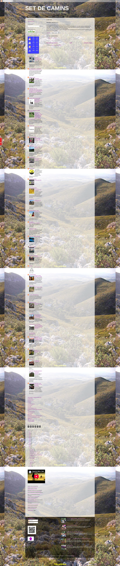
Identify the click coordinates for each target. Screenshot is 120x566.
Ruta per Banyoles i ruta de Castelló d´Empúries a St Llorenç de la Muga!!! (38, 316)
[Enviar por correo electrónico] (54, 33)
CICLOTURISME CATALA (32, 408)
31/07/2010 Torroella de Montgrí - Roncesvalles (38, 385)
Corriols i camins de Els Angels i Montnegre (38, 159)
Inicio (70, 42)
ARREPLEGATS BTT (32, 302)
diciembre (32, 449)
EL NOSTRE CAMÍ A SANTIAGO (34, 236)
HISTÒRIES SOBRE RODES (34, 336)
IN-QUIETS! (31, 359)
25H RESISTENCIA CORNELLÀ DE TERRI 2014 (38, 276)
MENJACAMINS (32, 157)
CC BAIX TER (31, 199)
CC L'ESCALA (31, 313)
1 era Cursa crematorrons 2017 (38, 189)
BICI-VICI (30, 56)
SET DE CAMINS (47, 8)
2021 (30, 431)
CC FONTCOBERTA (31, 404)
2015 (30, 440)
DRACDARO (30, 414)
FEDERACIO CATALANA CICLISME (34, 417)
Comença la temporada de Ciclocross (37, 373)
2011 (30, 446)
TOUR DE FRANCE (31, 421)
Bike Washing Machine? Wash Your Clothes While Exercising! (38, 100)
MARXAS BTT (30, 418)
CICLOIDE (29, 406)
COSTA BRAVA (30, 413)
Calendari (50, 16)
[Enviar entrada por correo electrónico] (52, 32)
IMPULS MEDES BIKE (33, 187)
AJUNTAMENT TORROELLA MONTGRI (34, 397)
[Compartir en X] (57, 33)
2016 (30, 439)
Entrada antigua (88, 42)
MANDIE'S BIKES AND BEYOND (34, 98)
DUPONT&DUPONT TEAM (34, 210)
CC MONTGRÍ (31, 125)
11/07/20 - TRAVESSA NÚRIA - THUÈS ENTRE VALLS (76, 518)
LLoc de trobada (42, 16)
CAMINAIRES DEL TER (33, 88)
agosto (31, 463)
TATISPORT (31, 349)
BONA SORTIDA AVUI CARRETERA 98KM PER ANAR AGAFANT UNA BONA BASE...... (38, 326)
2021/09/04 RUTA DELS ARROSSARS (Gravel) (75, 531)
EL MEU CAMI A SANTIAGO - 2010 (35, 383)
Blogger (73, 555)
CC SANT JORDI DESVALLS (34, 294)
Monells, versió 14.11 (33, 457)
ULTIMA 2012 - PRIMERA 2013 (37, 361)
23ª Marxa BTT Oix (38, 256)
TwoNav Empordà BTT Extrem (38, 201)
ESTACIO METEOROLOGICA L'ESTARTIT (35, 415)
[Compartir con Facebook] (58, 33)
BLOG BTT (29, 401)
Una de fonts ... (32, 458)
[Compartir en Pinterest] (60, 33)
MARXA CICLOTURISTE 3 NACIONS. (37, 351)
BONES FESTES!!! (70, 545)
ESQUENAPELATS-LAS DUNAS (34, 324)
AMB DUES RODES (32, 246)
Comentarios (31, 522)
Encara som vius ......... (38, 211)
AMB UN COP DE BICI (32, 228)
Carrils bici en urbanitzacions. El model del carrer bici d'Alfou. (38, 59)
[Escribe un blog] (56, 33)
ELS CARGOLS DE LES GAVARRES (35, 68)
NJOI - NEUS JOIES (31, 419)
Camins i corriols (59, 16)
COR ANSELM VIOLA (31, 411)
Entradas (31, 520)
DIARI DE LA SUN (32, 77)
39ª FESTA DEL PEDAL (38, 126)
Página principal (32, 16)
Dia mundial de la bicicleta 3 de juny (35, 69)
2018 (30, 436)
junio (31, 466)
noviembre (32, 450)
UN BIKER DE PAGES (32, 179)
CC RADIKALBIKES (32, 274)
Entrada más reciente (52, 42)
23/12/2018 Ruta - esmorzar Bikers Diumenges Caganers (38, 139)
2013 (30, 443)
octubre (31, 460)
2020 (30, 433)
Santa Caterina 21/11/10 (34, 453)
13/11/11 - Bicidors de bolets (72, 525)
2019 (30, 434)
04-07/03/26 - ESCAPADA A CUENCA (38, 79)
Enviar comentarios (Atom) (56, 45)
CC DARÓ (29, 402)
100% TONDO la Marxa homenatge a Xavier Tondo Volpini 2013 (38, 338)
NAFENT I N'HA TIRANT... (33, 255)
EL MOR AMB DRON (38, 180)
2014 (30, 442)
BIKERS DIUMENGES (33, 137)
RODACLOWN (31, 168)
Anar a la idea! (31, 229)
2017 (30, 437)
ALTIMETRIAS (30, 398)
